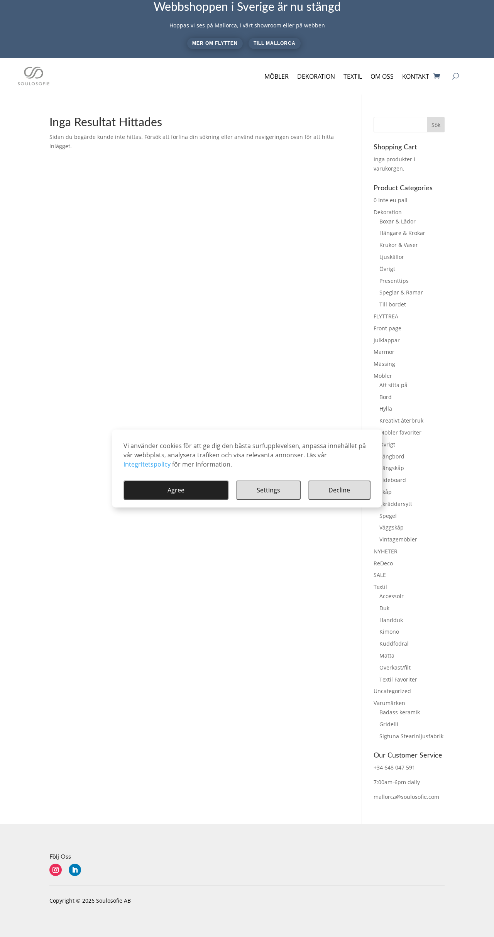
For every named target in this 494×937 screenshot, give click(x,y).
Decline (339, 490)
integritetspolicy (147, 464)
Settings (268, 490)
